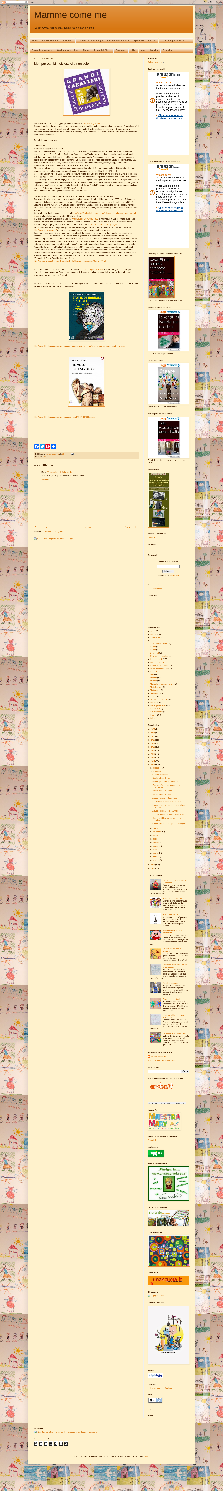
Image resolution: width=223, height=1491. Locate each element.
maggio (156, 846)
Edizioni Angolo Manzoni (94, 123)
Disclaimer (168, 50)
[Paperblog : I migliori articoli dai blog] (155, 1377)
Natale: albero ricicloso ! (162, 794)
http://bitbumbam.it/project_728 (104, 224)
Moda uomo (155, 693)
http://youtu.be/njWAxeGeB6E (85, 219)
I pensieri (139, 40)
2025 (153, 729)
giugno (156, 842)
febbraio (156, 857)
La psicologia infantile (172, 40)
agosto (156, 835)
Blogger (147, 1456)
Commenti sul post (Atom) (52, 532)
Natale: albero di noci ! (161, 778)
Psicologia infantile (158, 706)
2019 (153, 743)
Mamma (153, 678)
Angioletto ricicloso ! (171, 983)
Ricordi (153, 715)
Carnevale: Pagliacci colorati (174, 1033)
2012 (153, 865)
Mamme (153, 681)
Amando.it (152, 1140)
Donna (153, 647)
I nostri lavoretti (50, 40)
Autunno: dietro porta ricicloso (164, 798)
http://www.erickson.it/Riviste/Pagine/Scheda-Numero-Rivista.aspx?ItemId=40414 (70, 261)
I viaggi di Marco (102, 50)
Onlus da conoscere (42, 50)
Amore (153, 631)
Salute (152, 718)
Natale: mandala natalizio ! (163, 791)
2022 (153, 736)
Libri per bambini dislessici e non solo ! (168, 814)
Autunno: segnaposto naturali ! (165, 811)
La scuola (68, 40)
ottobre (156, 828)
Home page (86, 527)
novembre (157, 771)
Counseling (155, 637)
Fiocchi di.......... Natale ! (172, 999)
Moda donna (155, 690)
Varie (143, 50)
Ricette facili (155, 709)
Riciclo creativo (156, 712)
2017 (153, 751)
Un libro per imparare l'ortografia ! (166, 782)
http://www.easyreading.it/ (45, 230)
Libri (44, 456)
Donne (153, 650)
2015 (153, 758)
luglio (155, 839)
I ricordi (152, 40)
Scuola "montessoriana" (172, 898)
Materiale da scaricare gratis (162, 684)
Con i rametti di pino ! (161, 774)
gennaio (156, 860)
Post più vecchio (131, 527)
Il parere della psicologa (90, 40)
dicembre (157, 768)
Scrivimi (154, 50)
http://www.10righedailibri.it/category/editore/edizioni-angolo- (98, 213)
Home (35, 40)
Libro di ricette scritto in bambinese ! (167, 802)
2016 (153, 754)
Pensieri (153, 702)
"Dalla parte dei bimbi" (172, 914)
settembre (157, 832)
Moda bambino (156, 687)
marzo (155, 853)
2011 (153, 868)
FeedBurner (174, 576)
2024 (153, 733)
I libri (133, 50)
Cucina (153, 640)
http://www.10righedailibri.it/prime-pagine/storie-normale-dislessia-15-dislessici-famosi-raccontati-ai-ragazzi (80, 346)
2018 (153, 747)
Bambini (153, 634)
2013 (153, 765)
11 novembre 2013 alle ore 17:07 (61, 472)
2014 (153, 761)
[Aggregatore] (156, 1296)
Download (121, 50)
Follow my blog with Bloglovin (160, 1388)
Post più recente (41, 527)
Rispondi (45, 480)
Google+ (151, 538)
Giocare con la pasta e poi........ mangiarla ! (169, 824)
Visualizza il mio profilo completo (161, 1060)
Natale (86, 50)
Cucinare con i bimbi (68, 50)
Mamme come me (70, 15)
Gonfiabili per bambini (159, 656)
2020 (153, 740)
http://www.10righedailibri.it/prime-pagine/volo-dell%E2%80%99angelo (64, 417)
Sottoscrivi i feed (155, 589)
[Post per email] (72, 454)
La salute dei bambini (118, 40)
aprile (155, 850)
